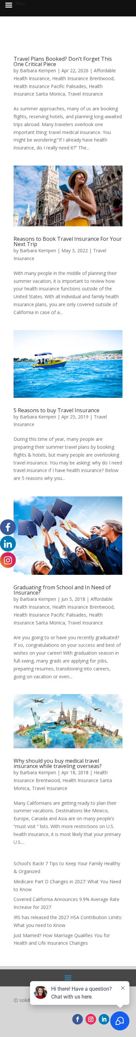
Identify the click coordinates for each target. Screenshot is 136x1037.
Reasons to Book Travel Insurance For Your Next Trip (68, 241)
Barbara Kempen (38, 70)
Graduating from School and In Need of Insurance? (62, 590)
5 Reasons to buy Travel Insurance (56, 410)
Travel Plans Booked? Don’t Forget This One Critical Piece (63, 61)
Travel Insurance (85, 94)
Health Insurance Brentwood (83, 78)
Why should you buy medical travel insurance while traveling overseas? (58, 763)
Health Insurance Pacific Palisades (50, 86)
